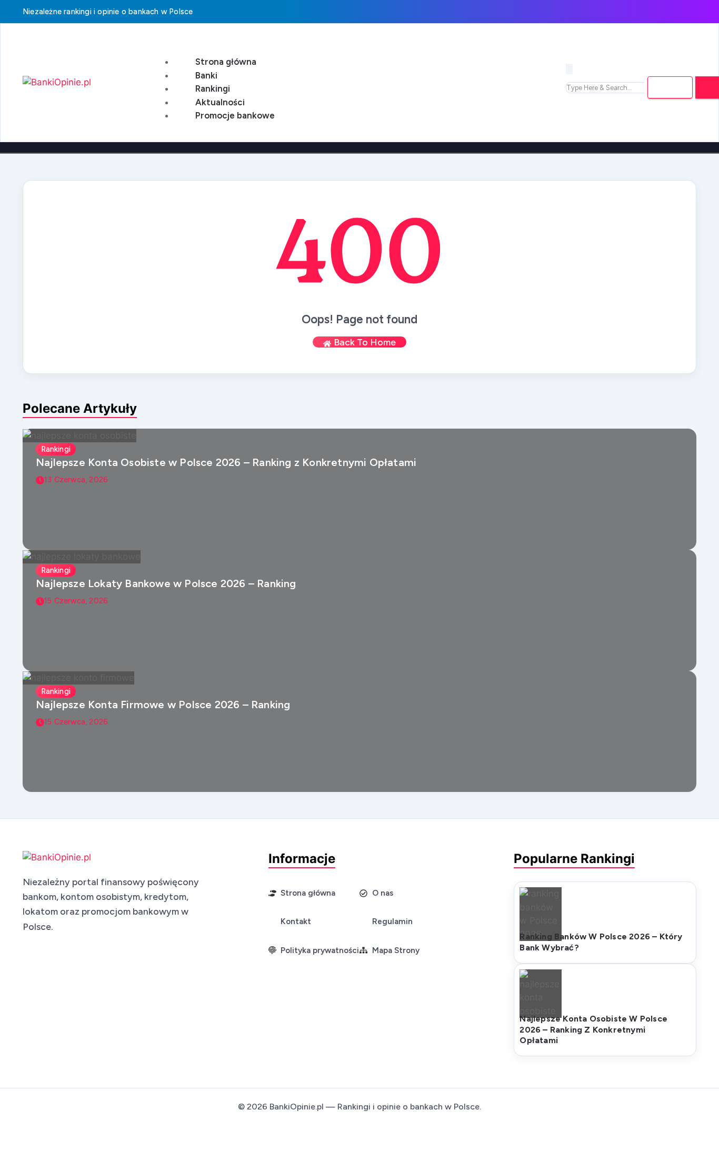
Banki (206, 75)
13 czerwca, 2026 (76, 479)
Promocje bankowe (235, 115)
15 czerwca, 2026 (76, 601)
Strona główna (225, 61)
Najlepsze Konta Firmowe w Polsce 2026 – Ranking (163, 704)
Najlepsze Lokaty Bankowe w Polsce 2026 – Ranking (166, 583)
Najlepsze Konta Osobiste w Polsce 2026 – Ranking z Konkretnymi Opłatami (226, 462)
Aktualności (220, 102)
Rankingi (212, 88)
